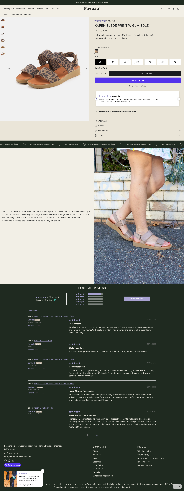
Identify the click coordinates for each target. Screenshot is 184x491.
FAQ (95, 458)
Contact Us (98, 469)
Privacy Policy (143, 462)
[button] (100, 21)
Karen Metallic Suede (43, 408)
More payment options (137, 86)
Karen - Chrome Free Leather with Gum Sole (54, 316)
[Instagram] (9, 460)
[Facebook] (5, 460)
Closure (101, 126)
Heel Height (103, 131)
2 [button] (90, 435)
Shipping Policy (144, 451)
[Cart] (178, 8)
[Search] (169, 8)
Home (6, 14)
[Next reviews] (179, 98)
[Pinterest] (13, 460)
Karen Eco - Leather (43, 340)
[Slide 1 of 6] (2, 20)
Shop (95, 451)
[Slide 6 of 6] (2, 54)
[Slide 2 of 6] (2, 27)
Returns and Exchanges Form (150, 458)
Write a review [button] (137, 299)
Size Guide (100, 68)
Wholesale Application (103, 476)
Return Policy (143, 455)
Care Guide (98, 465)
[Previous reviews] (96, 98)
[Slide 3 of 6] (2, 34)
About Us (97, 455)
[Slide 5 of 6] (2, 47)
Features (102, 135)
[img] (74, 320)
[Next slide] (87, 69)
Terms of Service (144, 465)
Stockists (97, 472)
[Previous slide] (8, 69)
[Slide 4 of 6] (2, 40)
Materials (102, 121)
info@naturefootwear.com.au (17, 456)
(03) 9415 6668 (11, 453)
